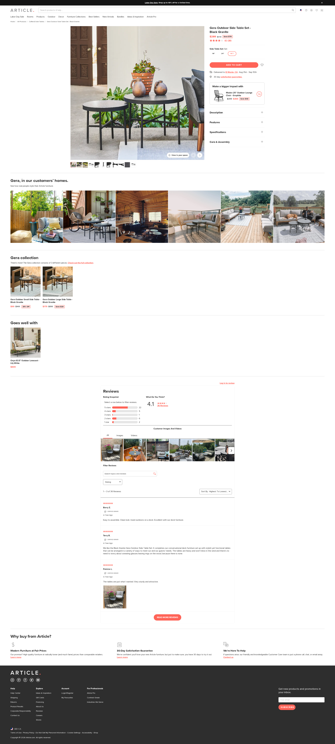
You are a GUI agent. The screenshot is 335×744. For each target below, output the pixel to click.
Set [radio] (232, 53)
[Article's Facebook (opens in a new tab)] (25, 680)
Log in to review (227, 383)
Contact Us (15, 715)
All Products (21, 21)
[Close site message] (322, 2)
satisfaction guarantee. (231, 77)
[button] (306, 10)
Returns (13, 702)
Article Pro (91, 693)
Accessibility (87, 733)
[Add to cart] (259, 94)
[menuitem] (17, 17)
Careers (39, 715)
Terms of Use (15, 733)
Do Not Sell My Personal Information (51, 733)
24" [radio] (222, 53)
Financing (40, 702)
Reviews (39, 711)
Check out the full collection (80, 263)
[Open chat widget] (328, 737)
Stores (38, 720)
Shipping (14, 698)
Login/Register (67, 693)
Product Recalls (16, 707)
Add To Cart (234, 65)
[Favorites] (317, 11)
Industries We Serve (95, 702)
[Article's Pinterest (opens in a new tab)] (19, 680)
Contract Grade (93, 698)
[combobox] (301, 10)
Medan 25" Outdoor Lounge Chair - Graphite (239, 94)
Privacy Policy (28, 733)
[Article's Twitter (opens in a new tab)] (32, 680)
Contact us (228, 657)
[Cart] (322, 11)
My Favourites (67, 698)
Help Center (15, 693)
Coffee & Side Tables (36, 21)
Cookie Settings (73, 733)
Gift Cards (40, 698)
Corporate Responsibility (20, 711)
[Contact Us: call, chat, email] (306, 10)
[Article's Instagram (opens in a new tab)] (12, 680)
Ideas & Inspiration (43, 693)
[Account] (311, 10)
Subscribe (287, 707)
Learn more (15, 657)
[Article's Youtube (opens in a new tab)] (38, 680)
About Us (40, 707)
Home (12, 21)
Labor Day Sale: (151, 3)
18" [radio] (213, 53)
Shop (96, 733)
